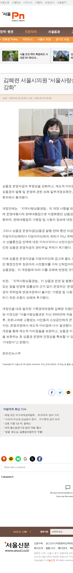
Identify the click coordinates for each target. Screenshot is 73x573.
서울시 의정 (44, 39)
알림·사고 (50, 548)
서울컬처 (61, 2)
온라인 (64, 543)
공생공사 (49, 2)
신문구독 (38, 543)
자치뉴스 (28, 39)
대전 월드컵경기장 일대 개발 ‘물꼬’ (23, 427)
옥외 (70, 543)
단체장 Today (10, 39)
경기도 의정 (62, 39)
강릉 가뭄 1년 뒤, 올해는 (18, 423)
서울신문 (5, 2)
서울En (39, 2)
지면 (58, 543)
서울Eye (16, 2)
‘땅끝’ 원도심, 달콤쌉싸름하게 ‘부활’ (24, 432)
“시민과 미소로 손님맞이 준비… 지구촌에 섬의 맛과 (32, 419)
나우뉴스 (28, 2)
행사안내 (62, 548)
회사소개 (38, 548)
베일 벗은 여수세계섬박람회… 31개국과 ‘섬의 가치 (32, 415)
